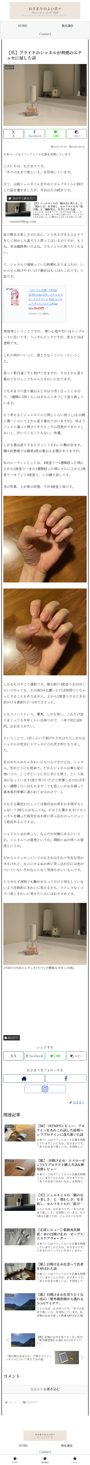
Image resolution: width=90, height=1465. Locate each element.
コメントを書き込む (45, 1389)
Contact (45, 1452)
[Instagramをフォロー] (45, 1089)
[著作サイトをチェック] (24, 1078)
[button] (77, 133)
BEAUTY (13, 1037)
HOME (23, 1445)
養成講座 (67, 1445)
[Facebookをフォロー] (66, 1078)
